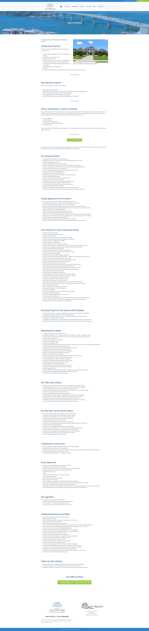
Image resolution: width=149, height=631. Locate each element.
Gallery (82, 6)
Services (75, 6)
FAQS (94, 6)
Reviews (88, 6)
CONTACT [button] (141, 0)
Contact (101, 6)
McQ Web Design (84, 629)
